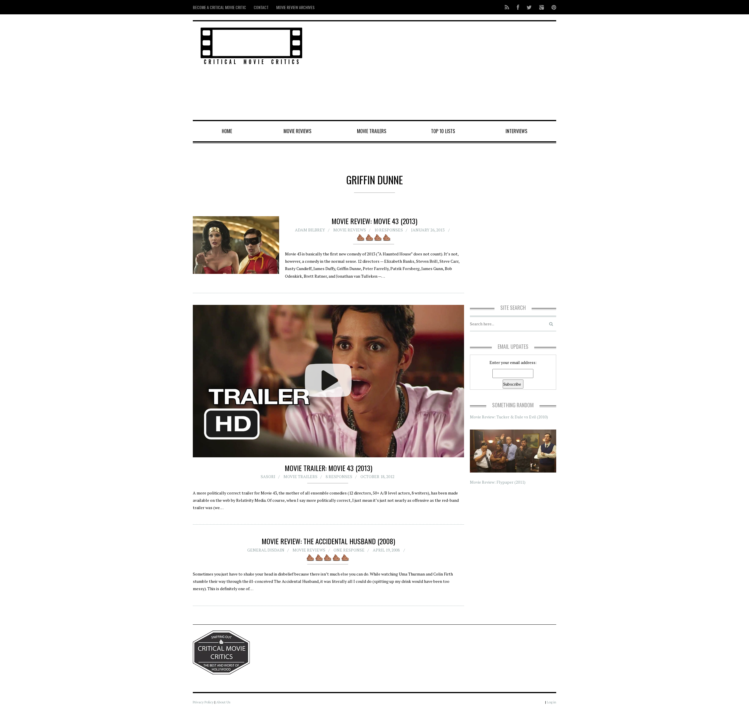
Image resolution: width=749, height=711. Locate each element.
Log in (551, 702)
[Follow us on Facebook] (518, 7)
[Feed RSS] (507, 7)
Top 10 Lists (443, 131)
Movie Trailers (371, 131)
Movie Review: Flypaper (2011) (497, 482)
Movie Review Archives (295, 7)
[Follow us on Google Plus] (541, 7)
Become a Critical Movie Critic (219, 7)
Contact (261, 7)
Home (227, 131)
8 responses (339, 476)
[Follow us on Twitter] (529, 7)
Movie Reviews (297, 131)
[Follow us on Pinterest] (552, 7)
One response (349, 550)
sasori (268, 476)
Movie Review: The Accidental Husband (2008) (328, 541)
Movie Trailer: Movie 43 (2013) (328, 468)
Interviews (516, 131)
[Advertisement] (436, 71)
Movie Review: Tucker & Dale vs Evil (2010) (509, 417)
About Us (223, 702)
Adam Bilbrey (310, 230)
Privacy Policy (203, 702)
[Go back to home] (251, 45)
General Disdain (265, 550)
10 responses (388, 230)
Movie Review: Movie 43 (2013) (374, 221)
